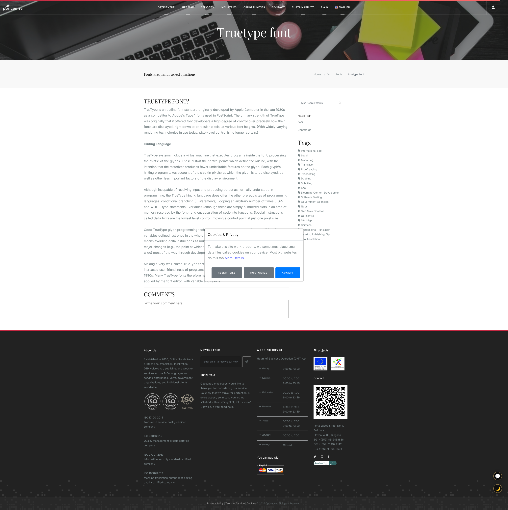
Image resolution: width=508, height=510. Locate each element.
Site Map (306, 220)
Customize (258, 272)
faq (329, 74)
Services (306, 225)
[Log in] (493, 7)
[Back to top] (497, 503)
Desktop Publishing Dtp (315, 234)
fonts (339, 74)
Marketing (306, 160)
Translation (307, 164)
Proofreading (308, 169)
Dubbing (305, 178)
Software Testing (311, 197)
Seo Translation (310, 239)
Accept (288, 272)
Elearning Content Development (320, 192)
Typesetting (307, 173)
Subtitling (306, 183)
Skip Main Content (312, 211)
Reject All (227, 272)
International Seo (311, 150)
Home (317, 74)
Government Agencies (314, 201)
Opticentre (307, 215)
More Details (234, 258)
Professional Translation (315, 229)
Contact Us (304, 129)
